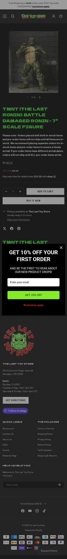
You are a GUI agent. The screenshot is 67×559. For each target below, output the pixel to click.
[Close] (61, 248)
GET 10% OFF (33, 295)
